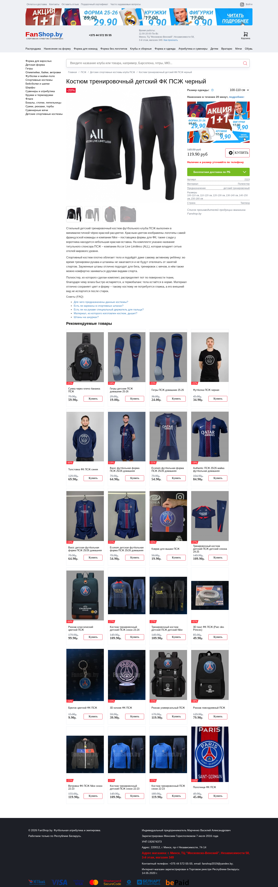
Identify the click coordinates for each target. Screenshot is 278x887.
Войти (249, 4)
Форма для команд (85, 48)
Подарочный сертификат (94, 4)
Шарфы (30, 87)
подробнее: (237, 96)
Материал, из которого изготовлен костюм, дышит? (105, 313)
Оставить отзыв (70, 4)
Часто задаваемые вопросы (125, 4)
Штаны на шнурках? (86, 317)
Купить (93, 398)
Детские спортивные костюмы (44, 113)
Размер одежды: (198, 90)
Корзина (245, 38)
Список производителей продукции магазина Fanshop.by (216, 211)
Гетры (29, 68)
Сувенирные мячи (37, 110)
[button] (177, 146)
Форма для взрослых (39, 60)
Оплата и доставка (37, 4)
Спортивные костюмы (39, 79)
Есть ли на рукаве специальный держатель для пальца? (109, 309)
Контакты (54, 4)
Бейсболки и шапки (38, 83)
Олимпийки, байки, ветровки (43, 72)
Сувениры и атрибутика (40, 91)
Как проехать (171, 40)
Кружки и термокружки (39, 94)
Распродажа (33, 48)
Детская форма (35, 64)
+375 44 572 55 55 (100, 35)
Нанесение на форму (57, 48)
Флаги (29, 98)
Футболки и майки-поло (40, 76)
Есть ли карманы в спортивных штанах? (98, 305)
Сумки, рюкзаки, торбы (40, 106)
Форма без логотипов (113, 48)
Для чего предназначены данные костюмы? (101, 301)
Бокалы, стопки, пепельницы (43, 102)
